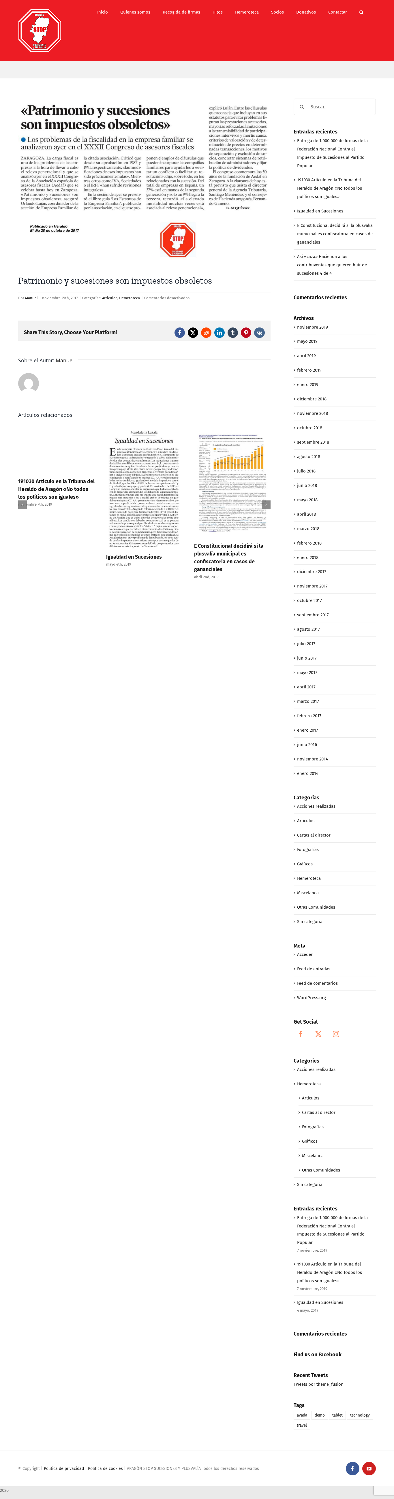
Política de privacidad (64, 1468)
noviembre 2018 (312, 413)
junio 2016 (307, 744)
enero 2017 (307, 730)
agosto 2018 (308, 456)
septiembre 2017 (313, 614)
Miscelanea (308, 892)
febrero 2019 (309, 370)
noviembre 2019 (312, 327)
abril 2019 (306, 355)
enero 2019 (307, 384)
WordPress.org (311, 997)
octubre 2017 (309, 600)
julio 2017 (306, 643)
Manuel (31, 298)
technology (360, 1415)
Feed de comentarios (317, 983)
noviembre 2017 (312, 586)
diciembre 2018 (312, 399)
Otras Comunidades (316, 907)
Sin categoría (309, 921)
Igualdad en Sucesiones (134, 557)
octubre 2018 (309, 427)
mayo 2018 (307, 499)
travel (302, 1425)
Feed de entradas (313, 968)
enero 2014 (307, 773)
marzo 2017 (308, 701)
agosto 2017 (308, 629)
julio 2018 (306, 471)
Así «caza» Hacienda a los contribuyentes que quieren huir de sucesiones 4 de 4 (332, 265)
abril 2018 (306, 514)
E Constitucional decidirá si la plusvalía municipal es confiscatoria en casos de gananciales (335, 234)
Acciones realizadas (316, 806)
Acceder (305, 954)
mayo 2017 (307, 672)
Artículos (109, 298)
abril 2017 (306, 687)
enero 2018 (307, 557)
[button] (361, 12)
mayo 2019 (307, 341)
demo (320, 1415)
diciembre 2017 (311, 571)
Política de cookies (105, 1468)
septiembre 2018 (313, 442)
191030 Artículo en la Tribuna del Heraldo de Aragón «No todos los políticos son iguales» (56, 489)
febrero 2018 (309, 543)
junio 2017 (307, 658)
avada (302, 1415)
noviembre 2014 (312, 759)
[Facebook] (301, 1034)
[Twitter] (318, 1034)
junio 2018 (307, 485)
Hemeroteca (129, 298)
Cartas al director (314, 835)
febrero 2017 (309, 715)
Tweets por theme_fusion (319, 1384)
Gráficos (305, 864)
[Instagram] (336, 1034)
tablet (337, 1415)
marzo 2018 (308, 528)
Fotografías (308, 849)
